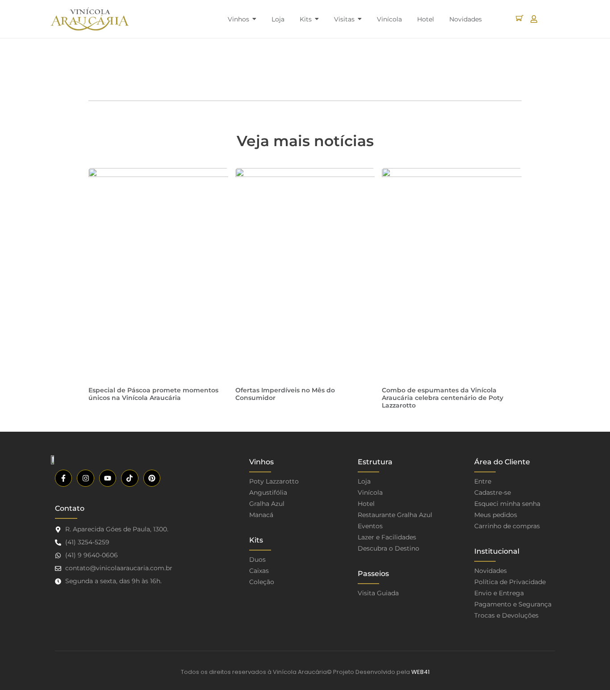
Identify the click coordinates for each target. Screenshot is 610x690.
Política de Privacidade (510, 582)
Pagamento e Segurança (513, 604)
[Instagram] (85, 478)
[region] (116, 620)
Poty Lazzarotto (274, 481)
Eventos (370, 526)
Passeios (373, 573)
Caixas (259, 571)
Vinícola (370, 492)
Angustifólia (268, 492)
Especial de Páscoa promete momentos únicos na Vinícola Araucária (153, 394)
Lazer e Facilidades (387, 537)
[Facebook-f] (63, 478)
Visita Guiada (378, 593)
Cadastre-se (492, 492)
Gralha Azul (266, 504)
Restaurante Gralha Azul (395, 515)
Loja (364, 481)
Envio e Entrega (499, 593)
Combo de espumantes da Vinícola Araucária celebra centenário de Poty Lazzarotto (442, 397)
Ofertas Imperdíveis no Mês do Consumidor (285, 394)
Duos (257, 559)
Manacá (261, 515)
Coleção (261, 582)
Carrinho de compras (507, 526)
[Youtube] (107, 478)
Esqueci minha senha (507, 504)
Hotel (366, 504)
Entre (482, 481)
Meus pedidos (495, 515)
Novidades (490, 571)
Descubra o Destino (388, 548)
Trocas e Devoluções (506, 615)
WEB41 (420, 672)
